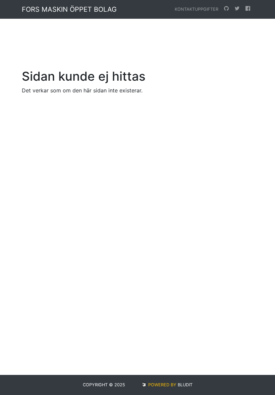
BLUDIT (185, 384)
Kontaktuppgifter (196, 9)
